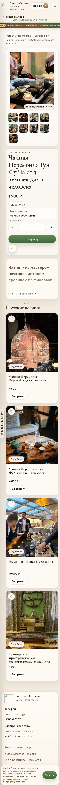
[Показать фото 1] (13, 117)
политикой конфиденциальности (15, 780)
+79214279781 (12, 719)
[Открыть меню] (55, 5)
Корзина (39, 5)
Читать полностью (23, 293)
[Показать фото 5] (13, 128)
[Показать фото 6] (23, 128)
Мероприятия (24, 35)
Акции (8, 747)
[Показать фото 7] (34, 128)
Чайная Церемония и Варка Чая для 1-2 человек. (28, 378)
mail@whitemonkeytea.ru (19, 736)
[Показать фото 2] (23, 117)
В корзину (32, 239)
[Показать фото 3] (34, 117)
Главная (10, 35)
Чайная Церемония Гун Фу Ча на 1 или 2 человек (27, 471)
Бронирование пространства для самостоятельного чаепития (29, 657)
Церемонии (40, 35)
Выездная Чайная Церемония (31, 561)
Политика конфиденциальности (22, 760)
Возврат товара (22, 747)
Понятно (49, 775)
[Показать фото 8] (44, 128)
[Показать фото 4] (44, 117)
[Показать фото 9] (13, 138)
